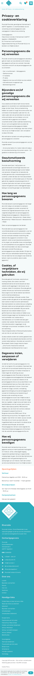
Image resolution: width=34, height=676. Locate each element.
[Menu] (2, 3)
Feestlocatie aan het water (9, 620)
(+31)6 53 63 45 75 (10, 560)
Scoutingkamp (6, 639)
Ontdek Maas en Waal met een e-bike (12, 601)
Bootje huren (5, 646)
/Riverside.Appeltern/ (11, 569)
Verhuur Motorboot (7, 627)
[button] (21, 3)
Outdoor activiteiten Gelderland (11, 625)
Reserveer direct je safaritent (10, 603)
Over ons (4, 588)
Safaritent (5, 606)
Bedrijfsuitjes (5, 635)
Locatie (4, 580)
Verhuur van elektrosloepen (10, 630)
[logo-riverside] (9, 3)
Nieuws (4, 585)
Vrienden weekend (7, 651)
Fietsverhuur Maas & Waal (9, 622)
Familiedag (5, 654)
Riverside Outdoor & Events (13, 572)
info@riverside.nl (9, 563)
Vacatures (5, 590)
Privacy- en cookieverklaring (14, 674)
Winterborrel (5, 649)
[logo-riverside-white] (10, 512)
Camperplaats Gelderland (9, 613)
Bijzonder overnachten (8, 583)
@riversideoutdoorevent (12, 566)
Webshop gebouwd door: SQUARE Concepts (14, 662)
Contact (4, 593)
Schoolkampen (6, 611)
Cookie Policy (6, 667)
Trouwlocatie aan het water (10, 644)
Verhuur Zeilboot (6, 632)
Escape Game (6, 618)
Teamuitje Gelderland (8, 641)
